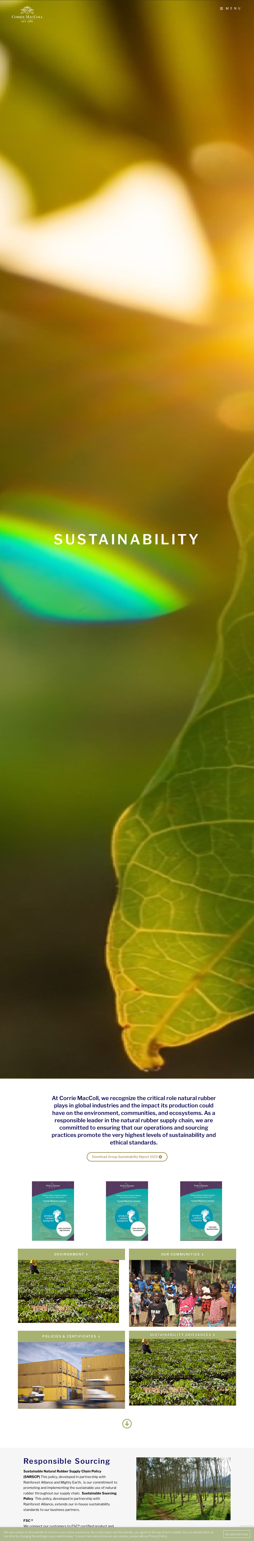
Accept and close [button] (236, 1534)
